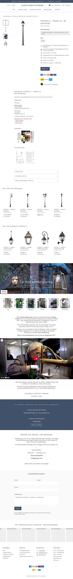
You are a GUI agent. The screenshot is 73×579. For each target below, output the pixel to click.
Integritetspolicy (57, 558)
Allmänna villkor (57, 556)
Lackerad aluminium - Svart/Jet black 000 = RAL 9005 (55, 33)
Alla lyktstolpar (7, 16)
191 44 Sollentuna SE (25, 553)
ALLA (24, 288)
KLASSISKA (34, 288)
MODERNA (47, 288)
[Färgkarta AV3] (26, 143)
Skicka (18, 508)
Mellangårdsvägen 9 (25, 551)
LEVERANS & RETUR (21, 176)
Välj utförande (44, 29)
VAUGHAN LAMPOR (35, 10)
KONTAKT (58, 10)
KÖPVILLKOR (19, 172)
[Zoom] (23, 33)
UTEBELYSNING (22, 10)
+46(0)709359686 (36, 455)
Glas (41, 38)
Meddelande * (18, 494)
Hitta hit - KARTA (36, 425)
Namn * (16, 480)
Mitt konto (56, 560)
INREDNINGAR (48, 10)
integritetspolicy (46, 513)
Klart (43, 41)
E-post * (39, 480)
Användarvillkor (18, 514)
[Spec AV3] (25, 164)
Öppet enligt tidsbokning (26, 556)
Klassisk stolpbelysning (18, 16)
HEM (14, 10)
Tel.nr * (16, 487)
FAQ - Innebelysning (58, 553)
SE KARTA (22, 555)
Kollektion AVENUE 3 (32, 16)
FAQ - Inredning (57, 555)
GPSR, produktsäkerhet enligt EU (24, 181)
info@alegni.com (40, 1)
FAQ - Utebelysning (58, 551)
